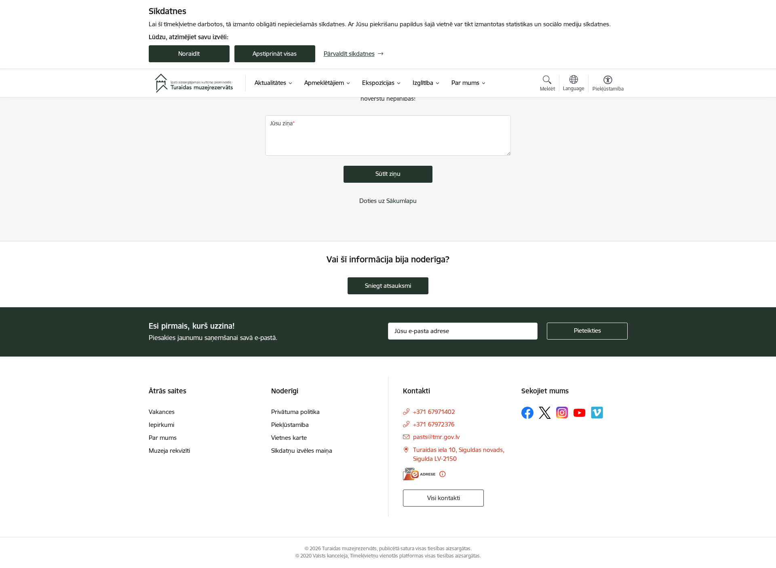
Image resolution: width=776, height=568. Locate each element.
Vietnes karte (289, 437)
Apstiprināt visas (275, 53)
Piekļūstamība (290, 425)
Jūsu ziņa (281, 123)
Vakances (162, 412)
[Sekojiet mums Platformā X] (545, 413)
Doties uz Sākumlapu (388, 201)
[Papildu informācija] (442, 474)
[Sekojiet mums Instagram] (562, 412)
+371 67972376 (434, 424)
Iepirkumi (161, 425)
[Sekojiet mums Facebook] (527, 413)
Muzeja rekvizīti (169, 450)
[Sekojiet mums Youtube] (580, 412)
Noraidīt (189, 53)
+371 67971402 (434, 412)
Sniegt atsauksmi (388, 285)
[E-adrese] (419, 474)
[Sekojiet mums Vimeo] (597, 412)
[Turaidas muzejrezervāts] (194, 83)
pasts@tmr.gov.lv (436, 437)
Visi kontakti (443, 498)
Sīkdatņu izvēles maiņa (301, 450)
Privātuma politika (295, 412)
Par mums (163, 437)
